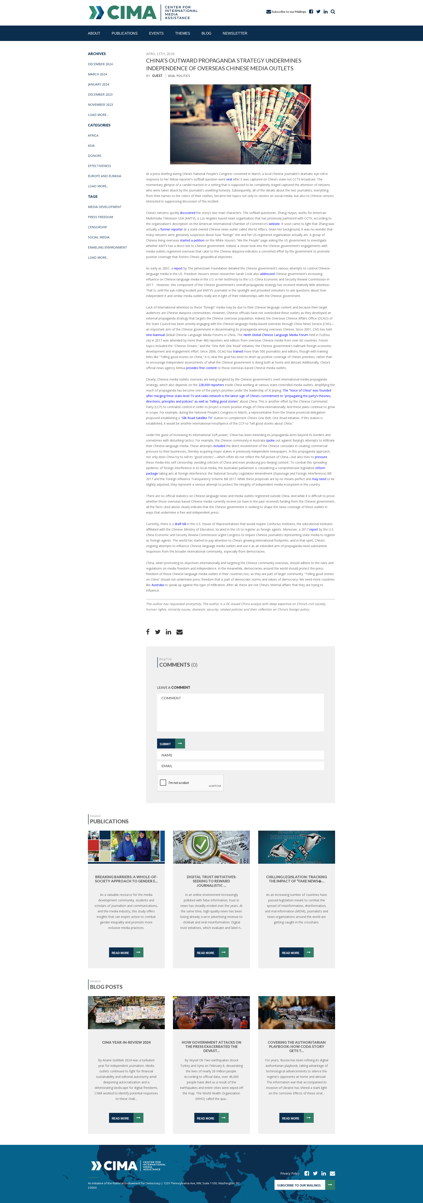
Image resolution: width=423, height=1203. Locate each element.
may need (319, 479)
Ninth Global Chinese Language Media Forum (275, 335)
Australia (158, 585)
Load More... (98, 115)
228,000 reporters (211, 385)
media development (105, 207)
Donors (94, 156)
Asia (91, 145)
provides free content (201, 368)
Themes (182, 33)
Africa (93, 135)
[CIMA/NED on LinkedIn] (324, 11)
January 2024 (98, 84)
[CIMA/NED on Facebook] (305, 1173)
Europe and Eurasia (104, 176)
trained (238, 351)
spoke (270, 440)
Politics (183, 76)
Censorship (97, 227)
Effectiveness (99, 166)
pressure (321, 457)
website (274, 224)
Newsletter (235, 33)
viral (229, 179)
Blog (206, 33)
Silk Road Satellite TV (197, 418)
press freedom (100, 217)
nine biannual (155, 335)
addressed (267, 274)
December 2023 (100, 94)
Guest (157, 76)
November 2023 (100, 104)
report (178, 268)
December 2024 (100, 64)
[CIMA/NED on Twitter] (314, 1173)
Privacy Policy (290, 1173)
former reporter (171, 229)
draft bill (180, 524)
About (94, 33)
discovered (187, 213)
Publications (125, 33)
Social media (98, 237)
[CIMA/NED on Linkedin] (322, 1173)
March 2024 (97, 74)
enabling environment (107, 247)
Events (156, 33)
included (219, 446)
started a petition (192, 240)
